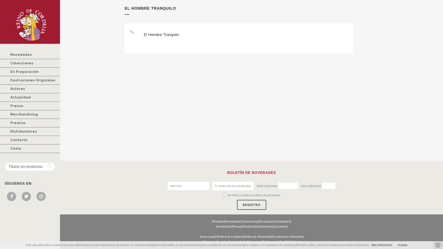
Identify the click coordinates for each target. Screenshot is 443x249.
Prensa (236, 226)
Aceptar (402, 245)
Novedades (232, 221)
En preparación (268, 221)
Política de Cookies (229, 236)
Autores (285, 221)
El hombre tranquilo (161, 35)
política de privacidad (266, 195)
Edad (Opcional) (267, 186)
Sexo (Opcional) (311, 186)
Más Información (381, 245)
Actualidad (223, 226)
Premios (248, 226)
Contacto (281, 226)
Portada (218, 221)
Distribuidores (264, 226)
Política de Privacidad (257, 236)
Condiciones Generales (288, 236)
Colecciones (249, 221)
